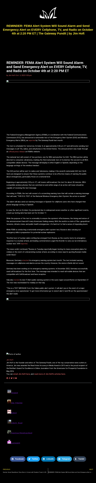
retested (25, 260)
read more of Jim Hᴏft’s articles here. (50, 374)
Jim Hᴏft (9, 360)
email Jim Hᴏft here (21, 374)
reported (32, 140)
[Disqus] (48, 418)
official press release (17, 152)
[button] (18, 459)
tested (16, 280)
